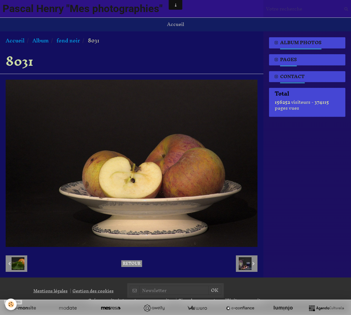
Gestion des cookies (93, 291)
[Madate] (68, 308)
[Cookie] (11, 304)
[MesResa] (110, 308)
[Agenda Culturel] (326, 308)
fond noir (68, 40)
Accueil (175, 24)
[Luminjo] (283, 308)
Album (40, 40)
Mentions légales (50, 291)
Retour (132, 263)
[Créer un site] (24, 308)
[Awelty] (154, 308)
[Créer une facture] (197, 308)
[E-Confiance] (240, 308)
